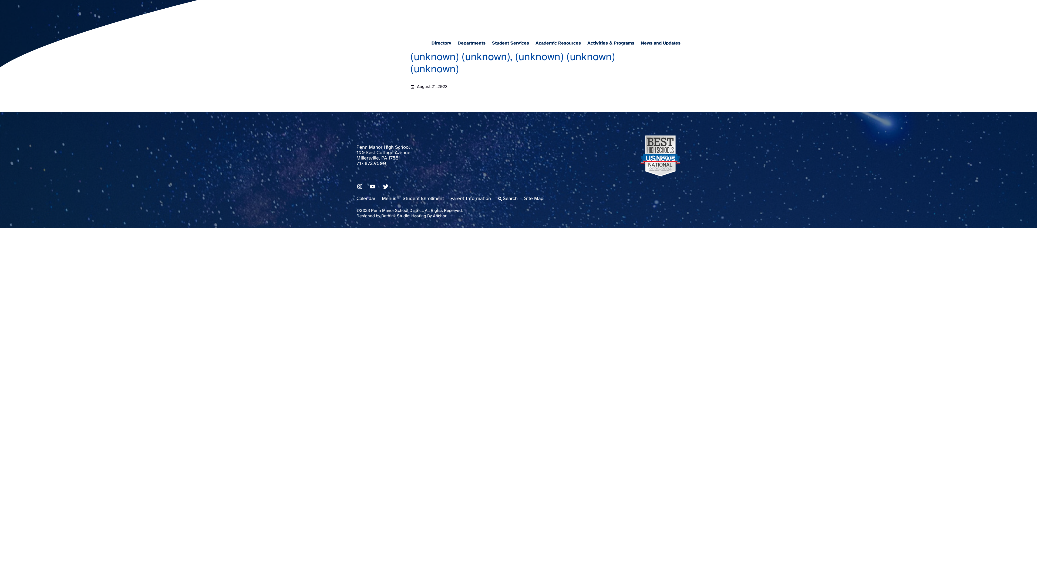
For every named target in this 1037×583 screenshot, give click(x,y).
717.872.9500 (371, 163)
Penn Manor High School (414, 15)
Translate (674, 17)
